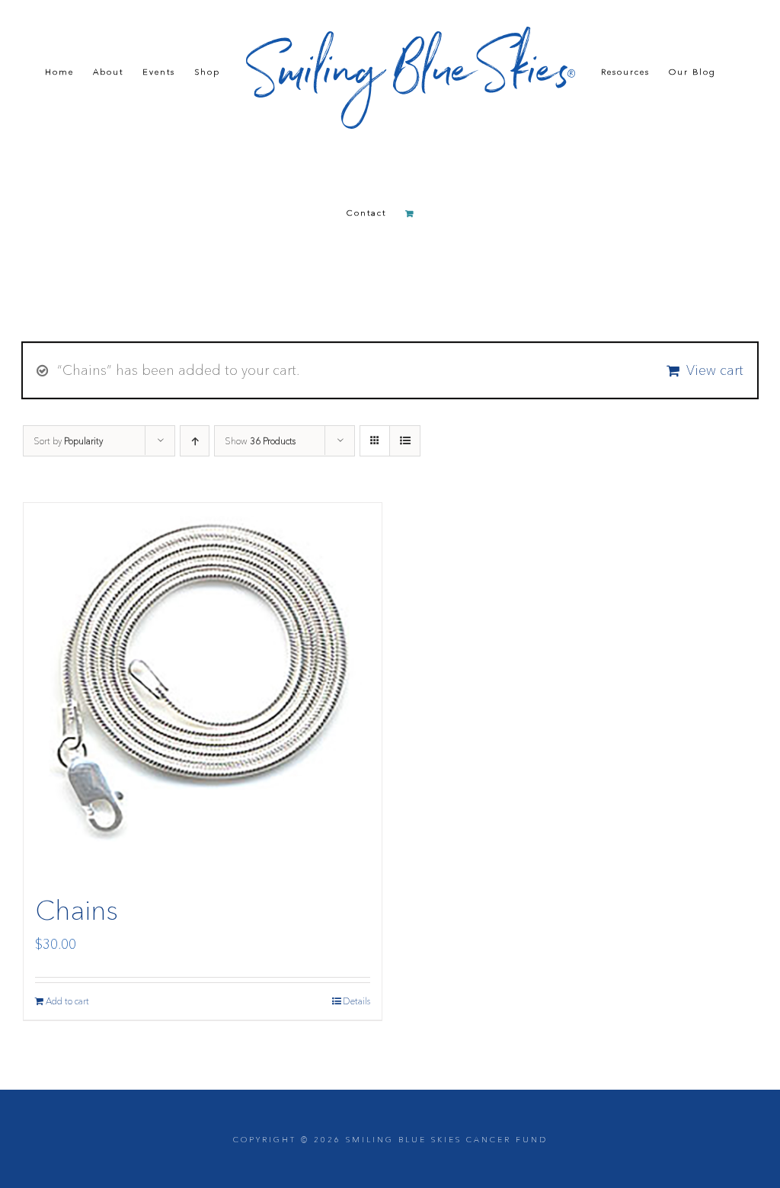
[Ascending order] (194, 440)
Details (356, 1001)
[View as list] (405, 441)
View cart (714, 370)
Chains (76, 910)
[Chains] (203, 687)
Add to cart (67, 1001)
